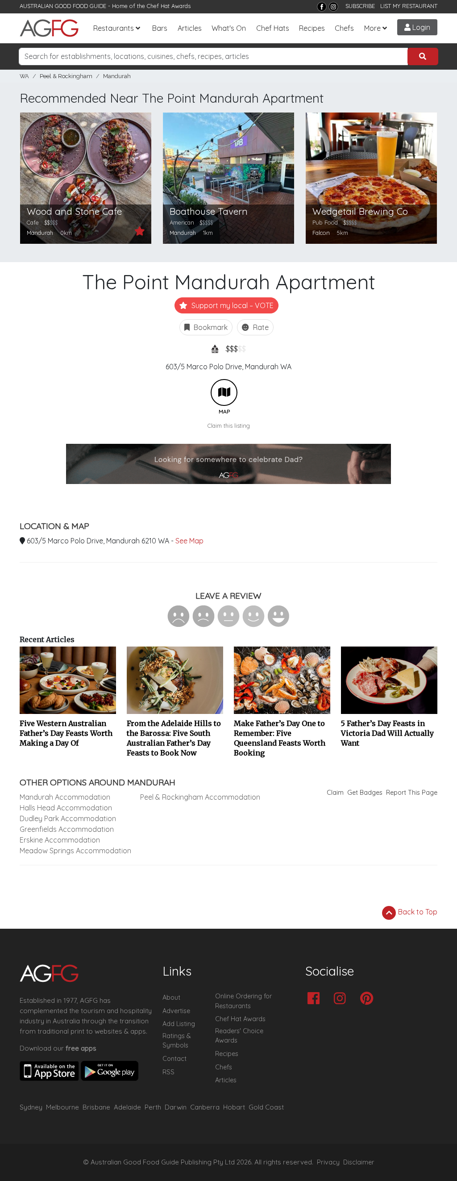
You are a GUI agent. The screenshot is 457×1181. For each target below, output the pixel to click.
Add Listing (178, 1024)
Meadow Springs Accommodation (75, 850)
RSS (168, 1072)
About (171, 997)
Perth (153, 1107)
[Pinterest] (369, 999)
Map (224, 392)
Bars (159, 28)
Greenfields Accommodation (67, 829)
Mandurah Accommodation (65, 797)
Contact (174, 1059)
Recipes (312, 28)
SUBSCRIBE (360, 5)
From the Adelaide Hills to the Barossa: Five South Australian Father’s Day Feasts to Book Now (174, 738)
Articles (190, 28)
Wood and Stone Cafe (74, 211)
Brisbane (96, 1107)
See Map (189, 540)
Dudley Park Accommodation (68, 818)
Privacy (328, 1162)
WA (24, 76)
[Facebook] (322, 7)
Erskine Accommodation (60, 839)
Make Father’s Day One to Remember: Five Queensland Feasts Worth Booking (279, 738)
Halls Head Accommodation (66, 807)
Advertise (176, 1011)
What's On (229, 28)
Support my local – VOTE (232, 305)
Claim (335, 793)
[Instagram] (333, 7)
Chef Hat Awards (169, 5)
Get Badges (364, 793)
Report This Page (411, 793)
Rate (260, 327)
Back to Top (416, 911)
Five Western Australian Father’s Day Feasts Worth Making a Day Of (66, 733)
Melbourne (62, 1107)
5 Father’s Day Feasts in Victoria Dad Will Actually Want (387, 733)
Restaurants (113, 28)
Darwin (176, 1107)
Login (420, 27)
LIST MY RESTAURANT (408, 5)
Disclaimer (358, 1162)
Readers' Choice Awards (239, 1036)
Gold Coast (266, 1107)
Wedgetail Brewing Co (360, 211)
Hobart (234, 1107)
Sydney (31, 1107)
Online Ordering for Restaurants (243, 1001)
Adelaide (127, 1107)
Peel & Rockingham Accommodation (200, 797)
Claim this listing (229, 425)
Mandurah (117, 76)
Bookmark (210, 327)
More (372, 28)
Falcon (321, 232)
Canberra (205, 1107)
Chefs (344, 28)
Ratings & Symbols (176, 1041)
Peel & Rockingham (66, 76)
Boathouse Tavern (209, 211)
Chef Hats (272, 28)
